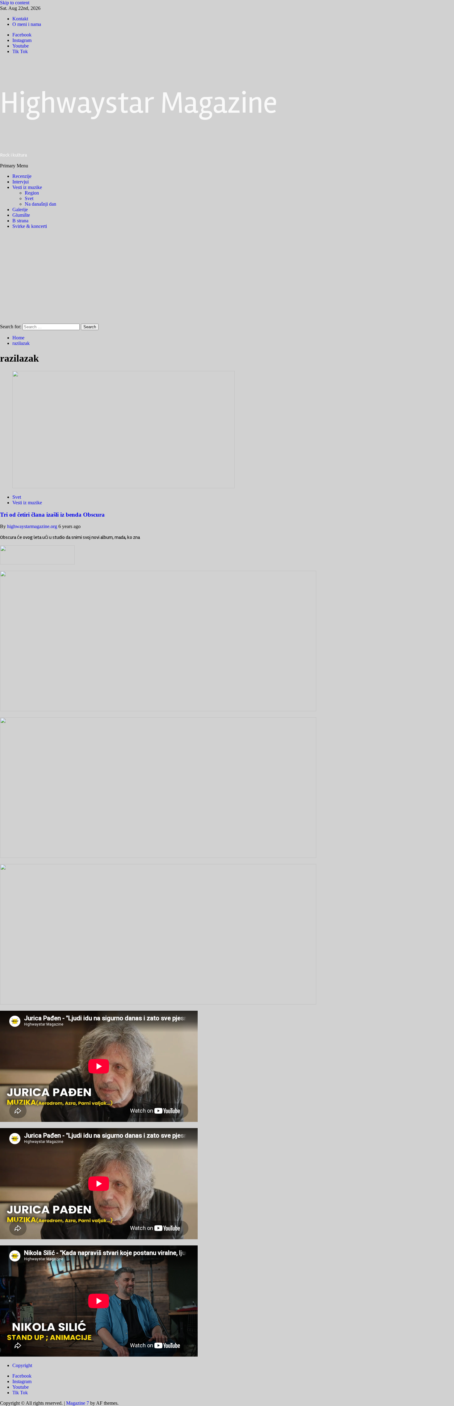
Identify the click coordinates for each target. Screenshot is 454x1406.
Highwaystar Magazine (138, 103)
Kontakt (20, 18)
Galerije (20, 209)
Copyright (22, 1365)
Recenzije (22, 176)
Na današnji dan (40, 204)
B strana (20, 220)
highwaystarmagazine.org (32, 526)
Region (32, 192)
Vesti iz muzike (27, 187)
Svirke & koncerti (29, 226)
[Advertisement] (227, 277)
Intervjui (20, 181)
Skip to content (14, 2)
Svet (29, 198)
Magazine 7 (77, 1403)
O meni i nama (26, 24)
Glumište (21, 215)
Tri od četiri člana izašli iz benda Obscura (52, 514)
